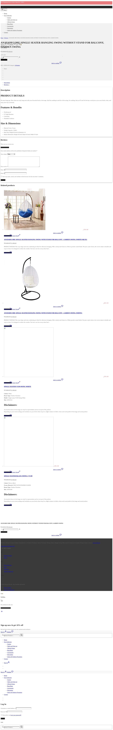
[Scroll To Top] (2, 612)
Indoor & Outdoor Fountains (14, 30)
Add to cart (4, 59)
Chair (5, 567)
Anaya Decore (96, 542)
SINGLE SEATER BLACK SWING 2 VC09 (18, 476)
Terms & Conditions (9, 590)
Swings (9, 17)
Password (4, 711)
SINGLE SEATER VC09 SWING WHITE (17, 386)
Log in (2, 718)
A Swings (17, 65)
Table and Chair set (12, 19)
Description (7, 82)
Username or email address (8, 708)
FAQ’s (5, 557)
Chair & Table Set (8, 571)
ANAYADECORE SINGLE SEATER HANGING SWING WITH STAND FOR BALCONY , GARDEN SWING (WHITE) (43, 313)
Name (3, 170)
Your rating (4, 154)
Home (5, 13)
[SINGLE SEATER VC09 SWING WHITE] (54, 376)
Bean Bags (10, 24)
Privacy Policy (7, 587)
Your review (4, 166)
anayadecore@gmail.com (8, 546)
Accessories (10, 26)
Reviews (6, 84)
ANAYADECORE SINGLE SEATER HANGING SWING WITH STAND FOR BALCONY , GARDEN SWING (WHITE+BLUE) (45, 239)
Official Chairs (11, 22)
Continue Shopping (6, 608)
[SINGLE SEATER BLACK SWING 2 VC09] (29, 466)
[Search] (21, 635)
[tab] (58, 83)
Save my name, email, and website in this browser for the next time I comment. (23, 176)
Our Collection (8, 15)
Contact (6, 659)
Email (3, 173)
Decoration (10, 28)
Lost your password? (16, 715)
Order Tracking (8, 555)
